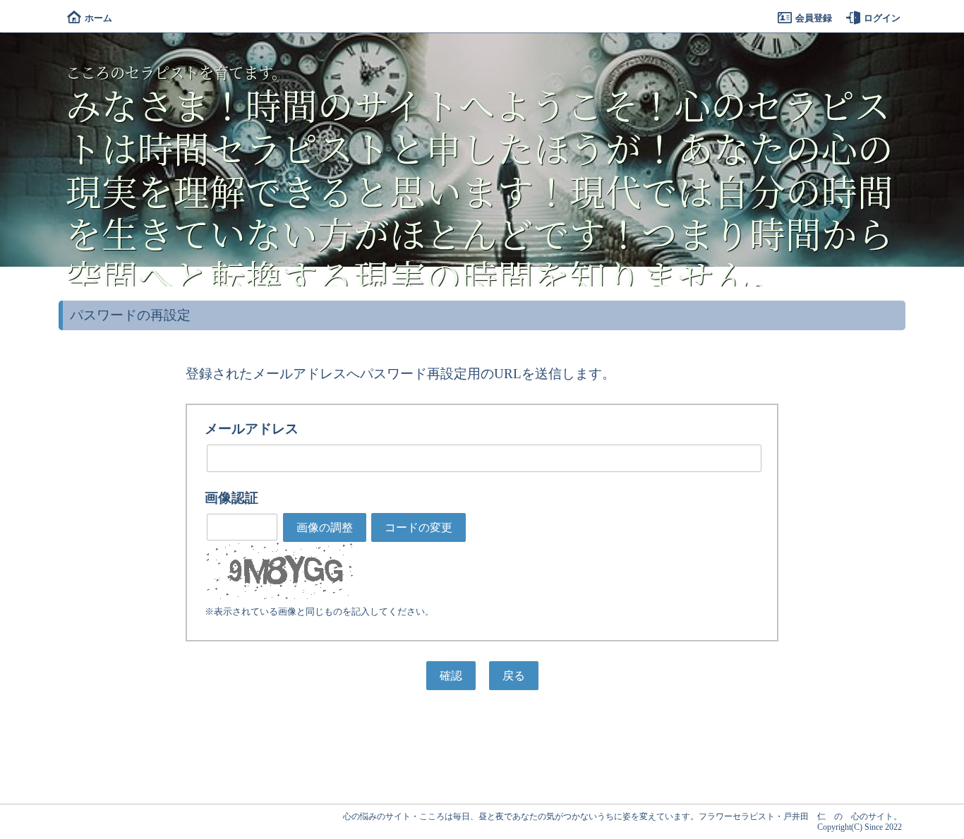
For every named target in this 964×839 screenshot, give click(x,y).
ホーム (98, 18)
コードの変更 (418, 527)
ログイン (882, 18)
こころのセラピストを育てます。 (176, 72)
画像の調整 (324, 527)
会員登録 (813, 18)
